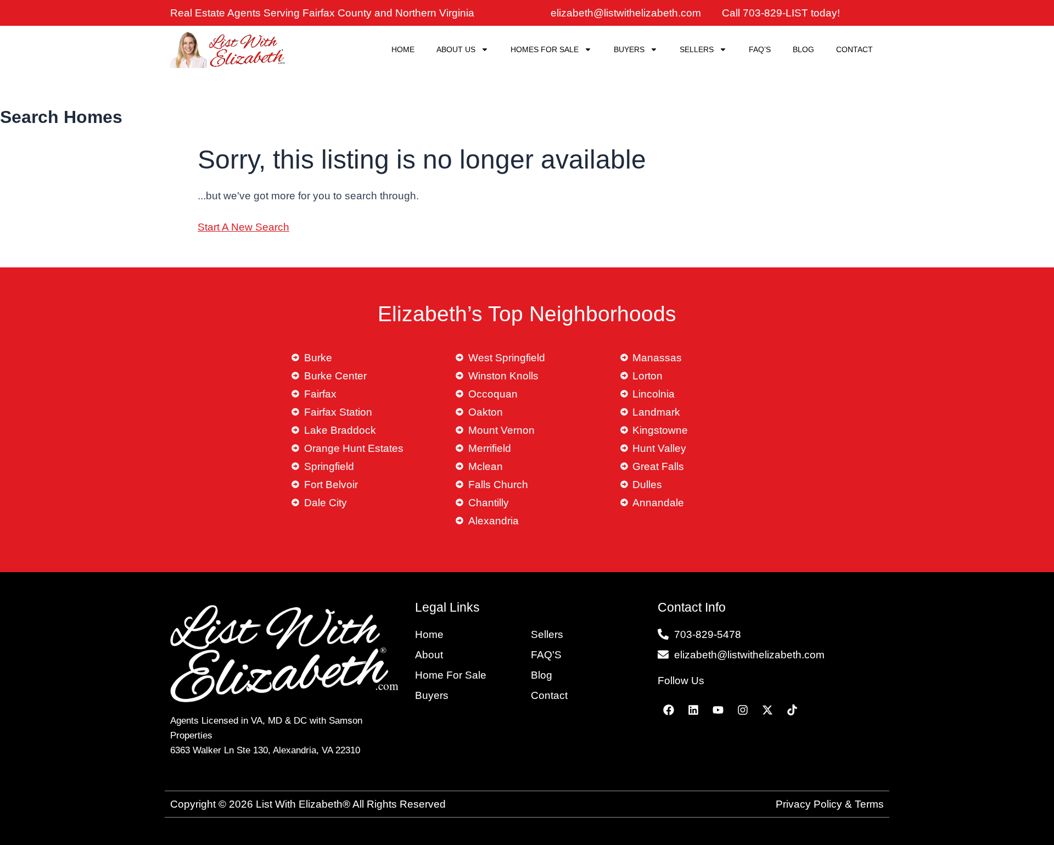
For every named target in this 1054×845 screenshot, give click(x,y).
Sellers (697, 49)
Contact (854, 49)
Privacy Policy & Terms (830, 804)
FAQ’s (760, 49)
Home (402, 49)
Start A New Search (243, 227)
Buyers (629, 49)
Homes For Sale (545, 49)
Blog (803, 49)
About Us (455, 49)
